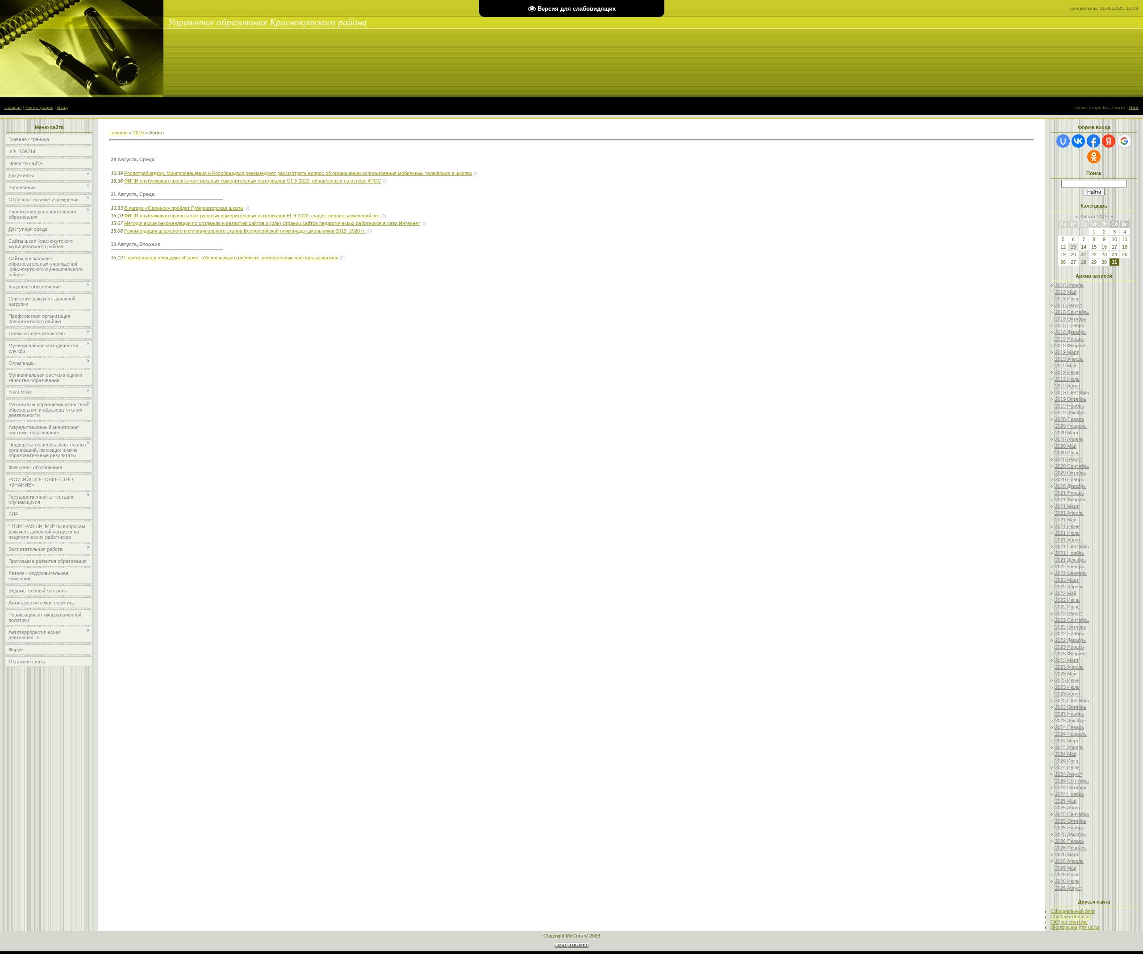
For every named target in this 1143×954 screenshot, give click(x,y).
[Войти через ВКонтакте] (1078, 141)
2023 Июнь (1067, 680)
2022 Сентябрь (1072, 620)
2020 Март (1067, 432)
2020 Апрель (1069, 439)
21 (1083, 254)
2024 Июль (1067, 767)
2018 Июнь (1067, 298)
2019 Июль (1067, 379)
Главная (12, 107)
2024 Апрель (1069, 747)
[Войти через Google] (1124, 141)
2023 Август (1068, 693)
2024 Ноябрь (1069, 794)
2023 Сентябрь (1072, 700)
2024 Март (1067, 740)
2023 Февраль (1071, 653)
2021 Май (1065, 519)
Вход (62, 107)
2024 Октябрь (1070, 787)
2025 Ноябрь (1069, 827)
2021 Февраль (1071, 499)
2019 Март (1067, 352)
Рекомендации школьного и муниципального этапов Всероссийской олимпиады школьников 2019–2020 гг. (245, 230)
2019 (138, 132)
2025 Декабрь (1070, 834)
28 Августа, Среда (132, 159)
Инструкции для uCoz (1075, 927)
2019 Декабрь (1070, 412)
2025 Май (1065, 801)
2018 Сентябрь (1072, 312)
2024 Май (1065, 754)
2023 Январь (1069, 647)
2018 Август (1068, 305)
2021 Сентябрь (1072, 546)
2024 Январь (1069, 727)
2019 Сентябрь (1072, 392)
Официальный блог (1073, 911)
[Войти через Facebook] (1093, 141)
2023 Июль (1067, 687)
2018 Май (1065, 292)
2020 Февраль (1071, 426)
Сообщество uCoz (1071, 916)
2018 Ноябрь (1069, 325)
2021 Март (1067, 506)
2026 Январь (1069, 841)
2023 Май (1065, 673)
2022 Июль (1067, 606)
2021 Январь (1069, 493)
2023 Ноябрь (1069, 714)
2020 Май (1065, 446)
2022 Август (1068, 613)
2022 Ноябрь (1069, 633)
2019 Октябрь (1070, 399)
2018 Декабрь (1070, 332)
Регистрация (39, 107)
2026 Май (1065, 868)
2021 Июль (1067, 533)
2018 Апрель (1069, 285)
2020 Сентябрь (1072, 466)
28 (1083, 262)
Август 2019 (1094, 216)
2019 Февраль (1071, 345)
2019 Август (1068, 385)
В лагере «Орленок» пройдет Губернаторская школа (183, 208)
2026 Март (1067, 854)
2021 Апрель (1069, 513)
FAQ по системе (1069, 922)
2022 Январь (1069, 566)
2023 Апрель (1069, 667)
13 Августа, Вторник (135, 244)
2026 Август (1068, 888)
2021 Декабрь (1070, 559)
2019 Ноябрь (1069, 405)
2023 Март (1067, 660)
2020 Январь (1069, 419)
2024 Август (1068, 774)
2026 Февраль (1071, 847)
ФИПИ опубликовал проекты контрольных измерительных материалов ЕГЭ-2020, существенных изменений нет (252, 215)
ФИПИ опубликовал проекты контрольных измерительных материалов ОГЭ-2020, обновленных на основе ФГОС (252, 180)
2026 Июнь (1067, 874)
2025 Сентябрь (1072, 814)
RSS (1134, 107)
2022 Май (1065, 593)
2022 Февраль (1071, 573)
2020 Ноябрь (1069, 479)
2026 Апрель (1069, 861)
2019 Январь (1069, 339)
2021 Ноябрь (1069, 553)
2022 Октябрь (1070, 626)
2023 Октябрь (1070, 707)
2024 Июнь (1067, 760)
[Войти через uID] (1063, 141)
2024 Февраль (1071, 734)
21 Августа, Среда (132, 194)
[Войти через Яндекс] (1108, 141)
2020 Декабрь (1070, 486)
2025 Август (1068, 807)
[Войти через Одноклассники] (1094, 156)
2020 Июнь (1067, 452)
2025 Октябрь (1070, 821)
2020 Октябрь (1070, 472)
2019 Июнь (1067, 372)
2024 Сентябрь (1072, 780)
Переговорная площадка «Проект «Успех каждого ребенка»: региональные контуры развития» (231, 257)
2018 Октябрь (1070, 318)
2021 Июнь (1067, 526)
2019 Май (1065, 365)
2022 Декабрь (1070, 640)
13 (1073, 247)
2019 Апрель (1069, 359)
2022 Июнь (1067, 600)
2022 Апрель (1069, 586)
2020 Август (1068, 459)
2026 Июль (1067, 881)
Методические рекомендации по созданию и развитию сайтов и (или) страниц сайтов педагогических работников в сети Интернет (272, 223)
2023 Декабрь (1070, 720)
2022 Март (1067, 580)
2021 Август (1068, 539)
